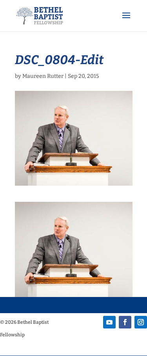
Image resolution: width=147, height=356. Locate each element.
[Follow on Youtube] (109, 322)
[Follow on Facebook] (125, 322)
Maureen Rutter (43, 76)
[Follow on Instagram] (140, 322)
